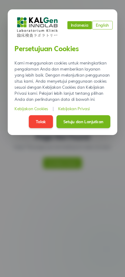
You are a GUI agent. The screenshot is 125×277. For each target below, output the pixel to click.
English (102, 25)
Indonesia (80, 25)
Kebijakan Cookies (31, 108)
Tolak (41, 121)
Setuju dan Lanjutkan (83, 121)
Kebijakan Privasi (74, 108)
